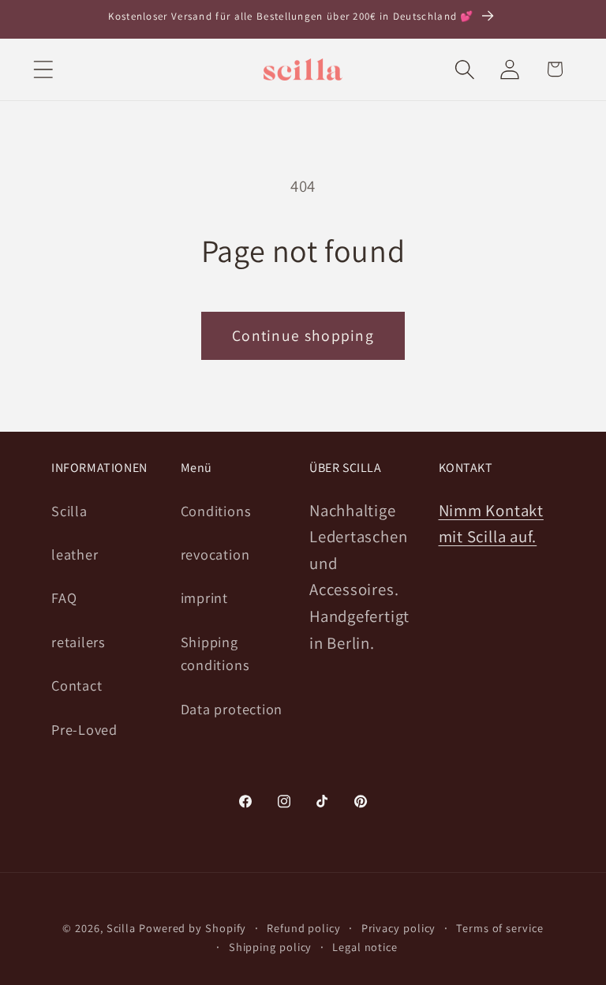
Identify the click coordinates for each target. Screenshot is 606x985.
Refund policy (304, 927)
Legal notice (365, 946)
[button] (43, 69)
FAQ (64, 597)
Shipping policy (270, 946)
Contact (76, 685)
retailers (78, 641)
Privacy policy (398, 927)
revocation (215, 554)
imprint (204, 597)
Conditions (216, 510)
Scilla (69, 510)
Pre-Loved (84, 729)
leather (74, 554)
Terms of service (500, 927)
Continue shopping (303, 335)
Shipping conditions (215, 653)
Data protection (232, 708)
